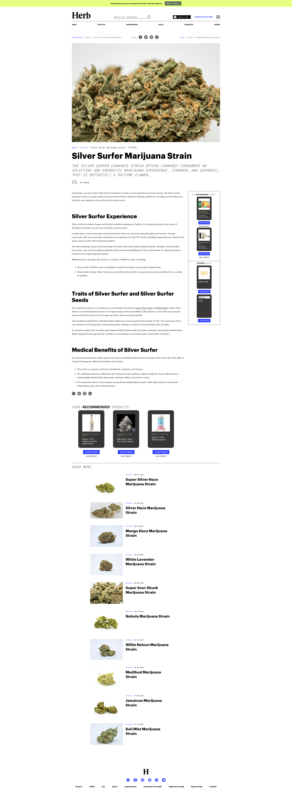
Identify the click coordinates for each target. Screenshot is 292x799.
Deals (161, 25)
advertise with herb (203, 17)
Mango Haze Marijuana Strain (146, 533)
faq (103, 787)
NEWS (74, 25)
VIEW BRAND (204, 292)
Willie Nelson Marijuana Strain (147, 647)
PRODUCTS (189, 25)
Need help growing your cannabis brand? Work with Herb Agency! (136, 3)
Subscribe (183, 17)
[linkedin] (157, 37)
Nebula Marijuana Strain (148, 616)
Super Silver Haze (143, 308)
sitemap (213, 787)
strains (84, 147)
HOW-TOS (101, 25)
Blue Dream (162, 308)
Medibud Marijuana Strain (143, 675)
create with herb (176, 787)
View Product (204, 226)
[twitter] (146, 37)
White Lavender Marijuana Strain (141, 562)
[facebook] (140, 37)
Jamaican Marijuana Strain (144, 703)
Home (74, 147)
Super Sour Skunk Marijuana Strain (142, 590)
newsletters (196, 787)
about (115, 787)
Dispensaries (132, 25)
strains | (130, 475)
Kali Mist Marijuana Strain (143, 731)
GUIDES (217, 25)
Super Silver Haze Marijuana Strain (142, 482)
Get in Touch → (173, 3)
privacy (78, 787)
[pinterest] (151, 37)
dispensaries (130, 787)
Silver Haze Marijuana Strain (145, 510)
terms (92, 787)
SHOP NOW (204, 223)
